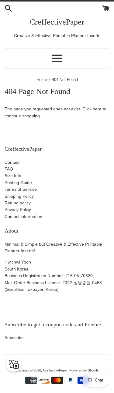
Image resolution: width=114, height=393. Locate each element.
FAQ (9, 168)
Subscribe (14, 337)
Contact (12, 162)
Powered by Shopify (84, 370)
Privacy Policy (18, 209)
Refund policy (18, 202)
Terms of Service (21, 189)
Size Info (13, 175)
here (97, 108)
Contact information (23, 216)
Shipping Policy (19, 196)
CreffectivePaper (57, 22)
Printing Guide (18, 182)
